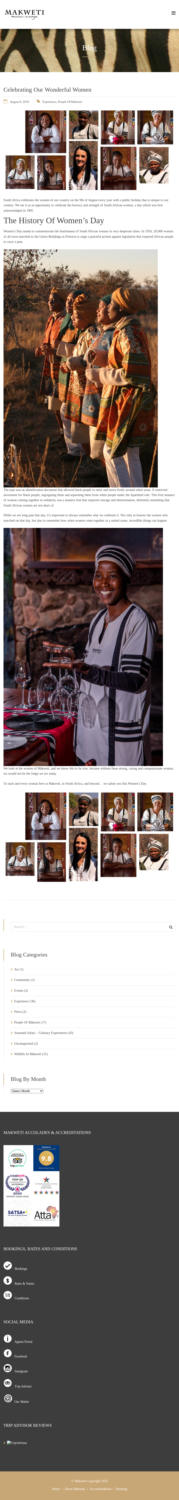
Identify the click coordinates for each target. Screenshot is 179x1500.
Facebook (19, 1356)
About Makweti (75, 1489)
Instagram (20, 1371)
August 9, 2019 (19, 101)
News (17, 1011)
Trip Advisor (22, 1386)
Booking (121, 1489)
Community (22, 980)
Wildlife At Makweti (27, 1054)
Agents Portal (22, 1341)
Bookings (19, 1268)
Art (16, 969)
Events (18, 990)
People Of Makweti (70, 101)
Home (56, 1489)
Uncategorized (23, 1043)
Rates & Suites (23, 1283)
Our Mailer (21, 1401)
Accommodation (100, 1489)
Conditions (20, 1298)
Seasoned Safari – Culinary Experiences (40, 1033)
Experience (49, 101)
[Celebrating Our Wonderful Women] (89, 189)
